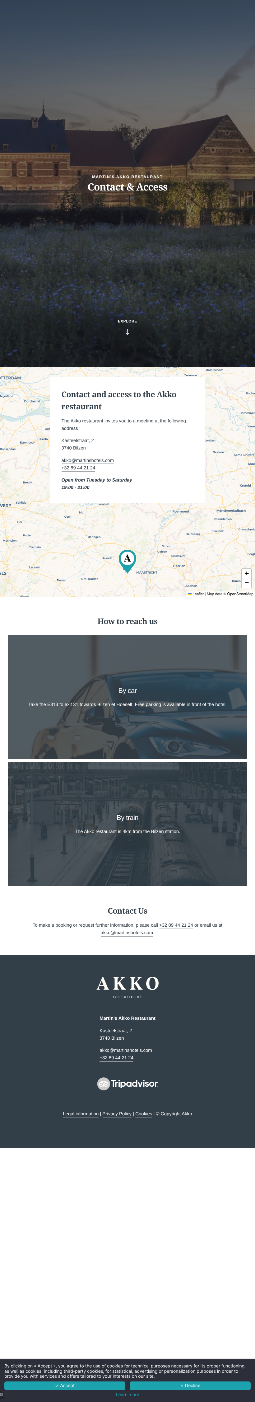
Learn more (127, 1394)
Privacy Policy (117, 1114)
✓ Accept (65, 1385)
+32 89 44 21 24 (78, 468)
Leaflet (198, 593)
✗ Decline (190, 1385)
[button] (127, 562)
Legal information (81, 1114)
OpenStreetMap (240, 593)
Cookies (143, 1114)
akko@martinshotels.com (88, 460)
